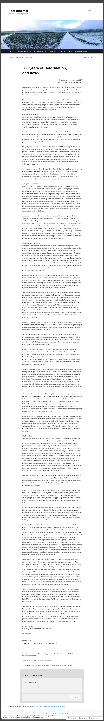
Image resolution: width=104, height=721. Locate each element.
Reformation (64, 654)
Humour (62, 51)
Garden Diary (53, 51)
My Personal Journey (40, 51)
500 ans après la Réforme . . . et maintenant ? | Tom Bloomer (52, 665)
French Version (27, 633)
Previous (86, 57)
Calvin (51, 654)
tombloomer (28, 57)
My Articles (39, 654)
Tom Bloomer (18, 10)
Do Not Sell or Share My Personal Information (66, 714)
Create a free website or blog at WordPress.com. (39, 714)
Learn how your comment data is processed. (50, 706)
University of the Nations (23, 51)
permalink (33, 656)
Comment (74, 697)
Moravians (57, 654)
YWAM (70, 654)
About (11, 51)
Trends (70, 51)
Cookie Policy (40, 717)
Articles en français (81, 51)
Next (93, 57)
